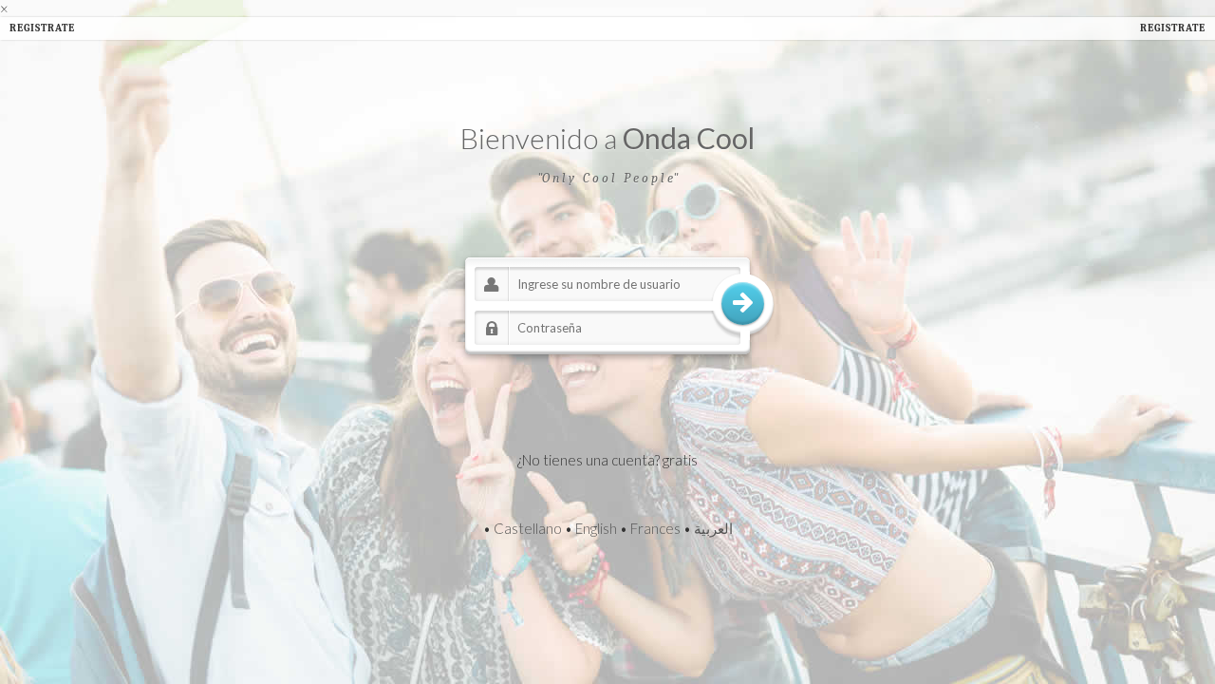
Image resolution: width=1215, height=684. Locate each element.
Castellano (528, 528)
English (596, 528)
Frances (655, 528)
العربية (713, 528)
